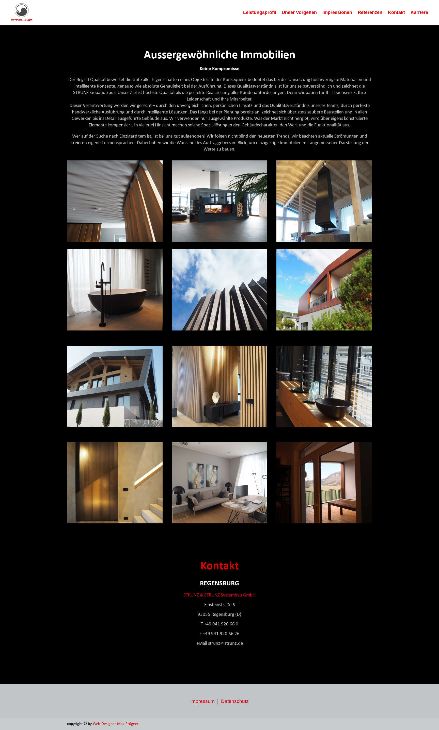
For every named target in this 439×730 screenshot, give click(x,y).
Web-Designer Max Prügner (116, 724)
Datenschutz (235, 701)
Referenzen (370, 12)
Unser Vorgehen (299, 12)
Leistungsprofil (259, 12)
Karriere (419, 12)
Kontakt (396, 12)
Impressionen (337, 12)
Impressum (202, 701)
